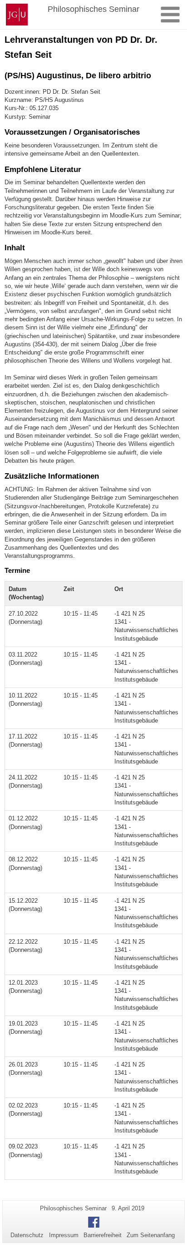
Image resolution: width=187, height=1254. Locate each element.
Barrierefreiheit (103, 1235)
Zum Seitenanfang (151, 1235)
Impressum (64, 1235)
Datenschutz (27, 1235)
